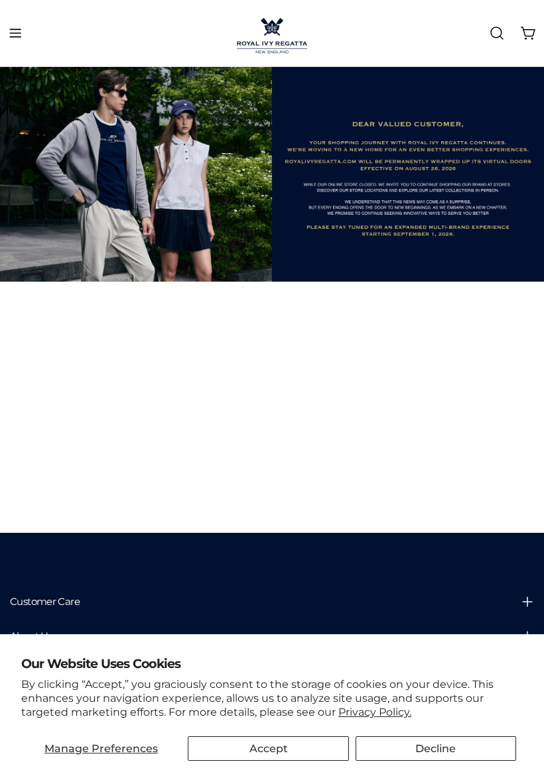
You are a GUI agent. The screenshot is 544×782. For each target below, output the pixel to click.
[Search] (497, 33)
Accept (268, 748)
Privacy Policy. (374, 712)
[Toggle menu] (15, 33)
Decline (435, 748)
